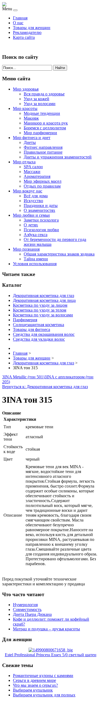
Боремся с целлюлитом (45, 128)
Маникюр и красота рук (46, 123)
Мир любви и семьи (31, 215)
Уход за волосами (39, 103)
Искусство (33, 200)
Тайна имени (36, 259)
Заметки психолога (41, 220)
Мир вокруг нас (27, 191)
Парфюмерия (25, 319)
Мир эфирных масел (42, 181)
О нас (18, 22)
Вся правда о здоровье (44, 94)
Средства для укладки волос (39, 339)
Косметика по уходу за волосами (43, 315)
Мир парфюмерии (40, 132)
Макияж (31, 118)
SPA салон (33, 166)
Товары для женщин (31, 27)
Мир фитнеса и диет (31, 137)
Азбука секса (35, 234)
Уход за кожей (36, 98)
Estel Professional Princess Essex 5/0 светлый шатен (50, 654)
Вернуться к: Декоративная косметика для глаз (45, 386)
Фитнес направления (43, 147)
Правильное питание (43, 152)
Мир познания (26, 249)
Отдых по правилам (42, 186)
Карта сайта (24, 37)
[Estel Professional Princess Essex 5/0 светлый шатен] (51, 650)
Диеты (30, 142)
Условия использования (35, 263)
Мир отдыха (24, 162)
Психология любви (41, 229)
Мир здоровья (26, 89)
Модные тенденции (42, 113)
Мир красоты (25, 108)
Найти (60, 68)
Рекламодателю (27, 32)
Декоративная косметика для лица (44, 300)
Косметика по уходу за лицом (40, 305)
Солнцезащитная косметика (38, 324)
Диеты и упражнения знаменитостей (58, 157)
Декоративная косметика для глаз (43, 295)
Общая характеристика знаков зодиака (59, 254)
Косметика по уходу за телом (39, 310)
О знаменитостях (39, 210)
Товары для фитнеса (31, 329)
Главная (20, 18)
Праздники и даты (41, 205)
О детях (31, 225)
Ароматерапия (37, 176)
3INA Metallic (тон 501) (23, 377)
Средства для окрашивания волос (44, 334)
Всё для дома (36, 196)
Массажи (32, 171)
